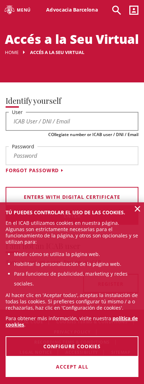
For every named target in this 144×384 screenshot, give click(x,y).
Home (12, 52)
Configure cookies (72, 346)
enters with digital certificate (72, 197)
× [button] (137, 208)
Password (23, 146)
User (17, 112)
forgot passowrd (32, 170)
